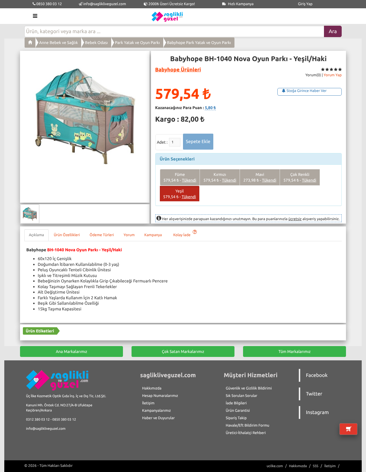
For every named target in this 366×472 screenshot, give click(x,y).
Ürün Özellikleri (67, 235)
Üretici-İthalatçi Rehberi (246, 433)
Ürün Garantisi (238, 411)
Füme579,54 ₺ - (180, 177)
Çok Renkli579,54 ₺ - (299, 177)
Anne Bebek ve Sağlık (58, 42)
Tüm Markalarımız (295, 351)
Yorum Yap (333, 75)
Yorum (129, 235)
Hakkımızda (152, 388)
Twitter (314, 394)
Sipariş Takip (236, 418)
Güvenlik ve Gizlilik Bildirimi (249, 388)
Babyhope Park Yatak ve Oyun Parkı (199, 42)
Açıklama (36, 235)
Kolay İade (182, 235)
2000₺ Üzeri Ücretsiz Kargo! (171, 4)
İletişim (148, 403)
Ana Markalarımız (71, 351)
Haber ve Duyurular (158, 418)
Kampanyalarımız (156, 411)
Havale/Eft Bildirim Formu (247, 425)
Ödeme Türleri (101, 235)
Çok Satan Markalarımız (183, 351)
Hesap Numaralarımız (160, 396)
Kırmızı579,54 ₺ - (219, 177)
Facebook (317, 375)
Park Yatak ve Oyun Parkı (137, 42)
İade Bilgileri (236, 403)
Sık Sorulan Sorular (241, 396)
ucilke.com (274, 466)
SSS (315, 466)
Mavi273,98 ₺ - (259, 177)
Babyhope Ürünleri (178, 70)
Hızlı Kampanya (240, 4)
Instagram (317, 412)
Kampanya (154, 235)
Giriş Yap (305, 4)
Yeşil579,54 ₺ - (179, 194)
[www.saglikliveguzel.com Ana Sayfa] (30, 42)
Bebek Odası (96, 42)
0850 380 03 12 (48, 4)
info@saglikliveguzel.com (104, 4)
